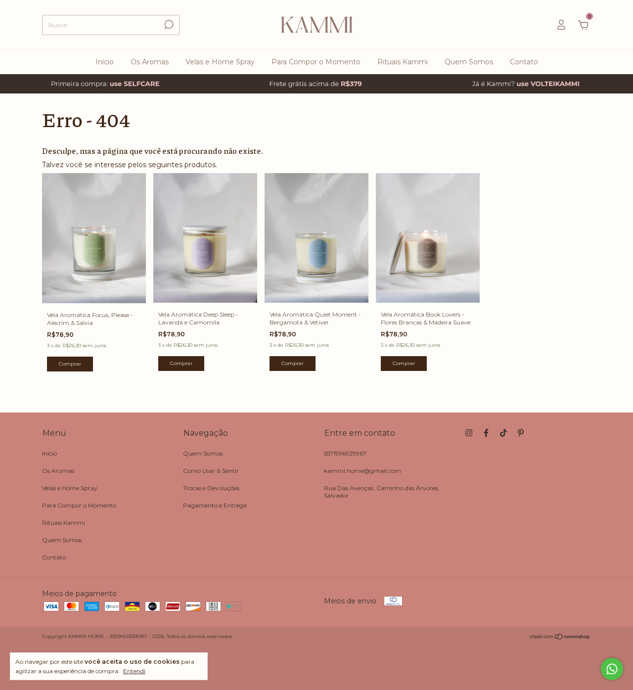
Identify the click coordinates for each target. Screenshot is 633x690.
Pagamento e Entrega (215, 505)
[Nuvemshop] (560, 637)
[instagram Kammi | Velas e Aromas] (469, 433)
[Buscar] (168, 25)
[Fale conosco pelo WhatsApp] (612, 669)
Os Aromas (150, 61)
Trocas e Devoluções (211, 488)
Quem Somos (469, 61)
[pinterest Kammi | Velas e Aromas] (521, 433)
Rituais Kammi (402, 61)
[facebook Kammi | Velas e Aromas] (486, 433)
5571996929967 (345, 453)
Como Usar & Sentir (211, 470)
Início (104, 61)
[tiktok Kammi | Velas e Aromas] (503, 433)
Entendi (134, 671)
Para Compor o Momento (316, 61)
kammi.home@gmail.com (362, 470)
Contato (524, 61)
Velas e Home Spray (220, 61)
